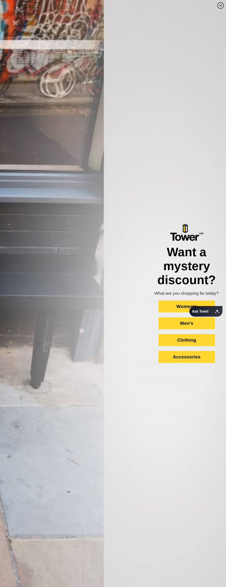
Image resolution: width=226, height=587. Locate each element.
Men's (186, 323)
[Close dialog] (220, 5)
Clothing (186, 340)
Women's (186, 306)
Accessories (187, 356)
